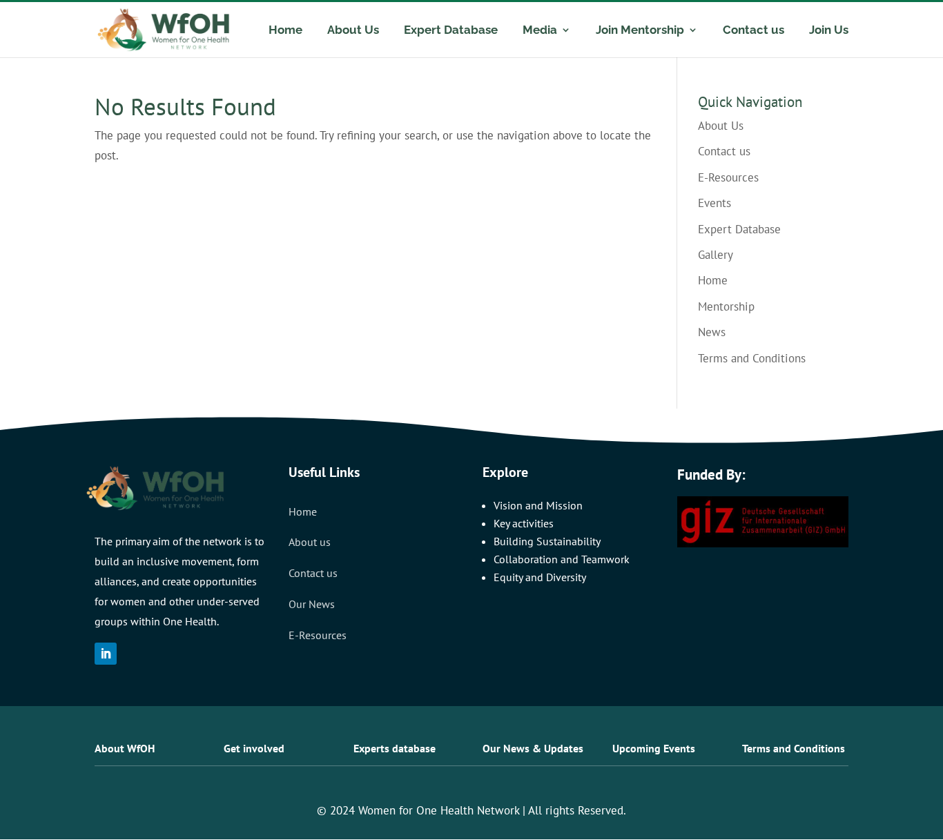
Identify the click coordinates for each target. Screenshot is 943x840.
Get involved (254, 748)
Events (714, 203)
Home (285, 31)
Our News (312, 604)
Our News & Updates (533, 748)
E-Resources (728, 177)
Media (540, 31)
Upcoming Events (653, 748)
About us (310, 542)
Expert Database (451, 31)
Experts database (394, 748)
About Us (353, 31)
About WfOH (125, 748)
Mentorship (726, 306)
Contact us (753, 31)
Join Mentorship (640, 31)
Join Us (828, 31)
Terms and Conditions (752, 358)
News (712, 332)
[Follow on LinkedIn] (106, 654)
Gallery (715, 254)
